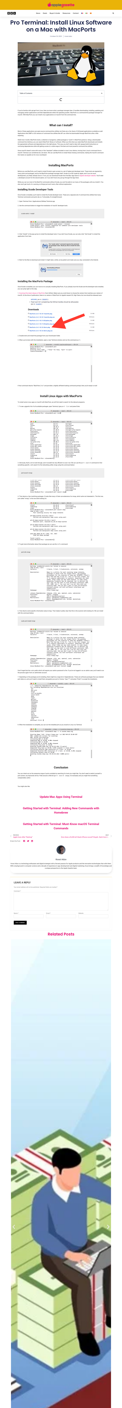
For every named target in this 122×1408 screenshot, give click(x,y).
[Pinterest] (14, 13)
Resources (66, 13)
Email (48, 913)
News (38, 13)
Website (80, 913)
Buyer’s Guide (55, 13)
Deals (45, 13)
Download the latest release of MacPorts (32, 293)
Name (16, 913)
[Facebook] (8, 13)
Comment (17, 891)
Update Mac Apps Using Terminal (61, 796)
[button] (113, 13)
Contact (76, 13)
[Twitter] (11, 13)
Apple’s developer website (88, 175)
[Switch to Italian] (86, 13)
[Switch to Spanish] (91, 13)
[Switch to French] (82, 13)
